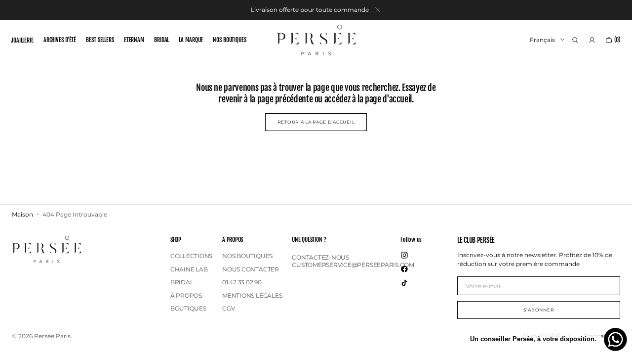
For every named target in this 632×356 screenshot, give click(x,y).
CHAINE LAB (189, 269)
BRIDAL (182, 282)
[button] (575, 40)
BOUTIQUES (188, 308)
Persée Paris (52, 336)
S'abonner (538, 309)
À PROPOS (186, 295)
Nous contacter (250, 269)
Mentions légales (252, 295)
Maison (22, 214)
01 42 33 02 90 (242, 282)
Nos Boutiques (247, 256)
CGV (228, 308)
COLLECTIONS (191, 256)
